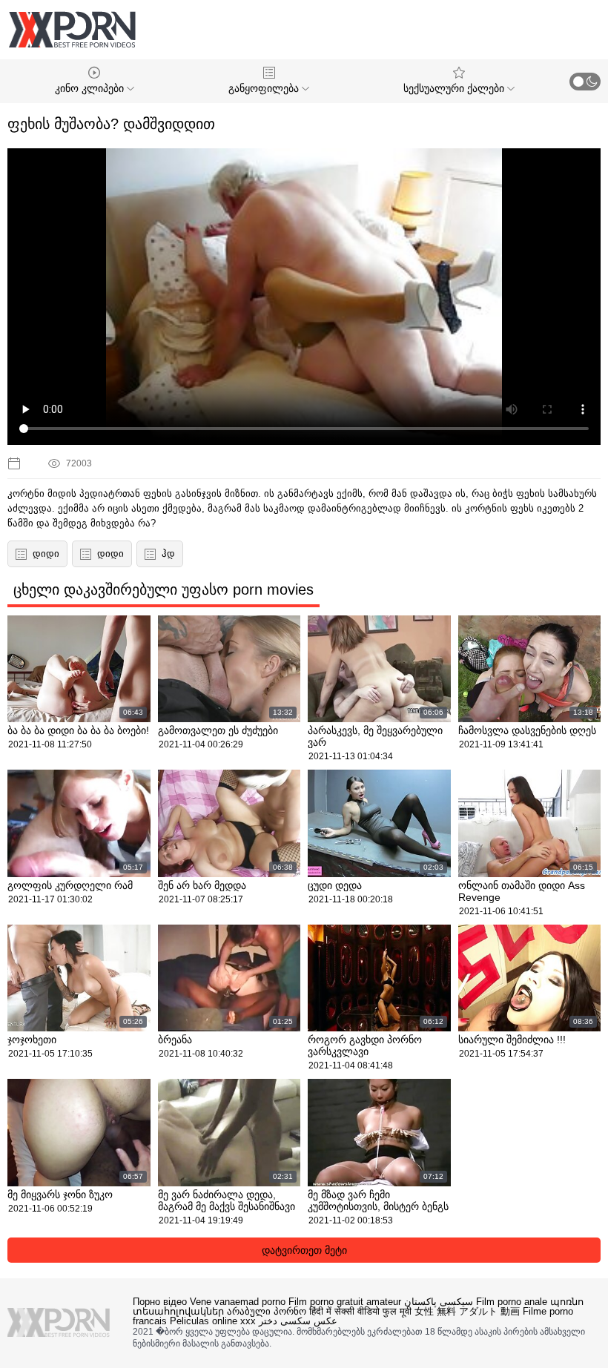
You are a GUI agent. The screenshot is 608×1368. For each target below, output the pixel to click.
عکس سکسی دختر (298, 1320)
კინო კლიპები (91, 88)
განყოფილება (265, 88)
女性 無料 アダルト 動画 (467, 1311)
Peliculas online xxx (213, 1320)
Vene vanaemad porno (237, 1301)
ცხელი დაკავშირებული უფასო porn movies (163, 589)
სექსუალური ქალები (455, 88)
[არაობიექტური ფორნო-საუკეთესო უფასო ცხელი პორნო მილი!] (71, 29)
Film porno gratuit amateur (344, 1301)
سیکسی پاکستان (438, 1301)
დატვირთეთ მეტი (304, 1250)
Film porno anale (511, 1301)
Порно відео (160, 1301)
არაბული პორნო (266, 1311)
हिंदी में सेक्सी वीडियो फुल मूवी (360, 1311)
